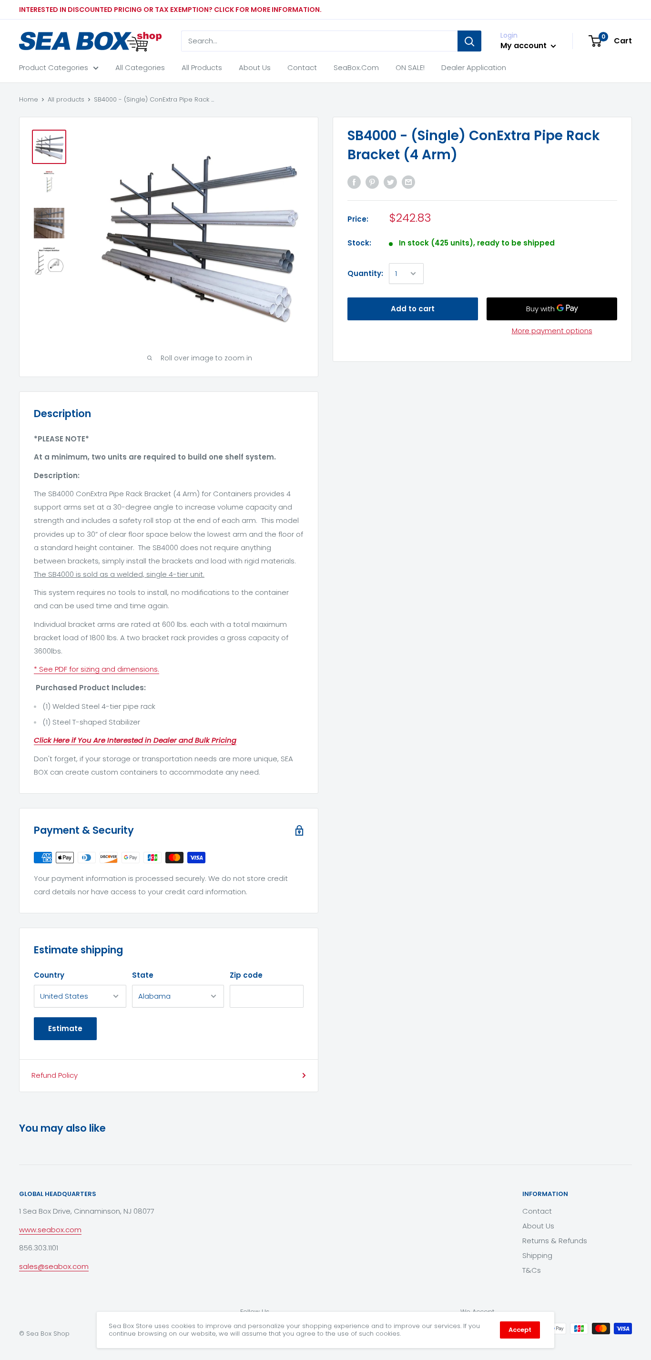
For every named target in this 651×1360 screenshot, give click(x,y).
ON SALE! (410, 67)
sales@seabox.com (54, 1266)
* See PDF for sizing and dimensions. (96, 669)
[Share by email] (408, 182)
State (142, 975)
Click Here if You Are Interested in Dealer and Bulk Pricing (135, 740)
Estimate (65, 1028)
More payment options (552, 331)
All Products (202, 67)
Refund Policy (54, 1075)
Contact (302, 67)
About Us (255, 67)
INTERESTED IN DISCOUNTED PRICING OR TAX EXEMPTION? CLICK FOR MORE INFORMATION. (170, 9)
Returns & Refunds (554, 1241)
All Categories (140, 67)
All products (66, 99)
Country (49, 975)
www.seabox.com (50, 1230)
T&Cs (531, 1270)
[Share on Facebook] (354, 182)
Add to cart (413, 309)
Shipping (537, 1255)
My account (524, 45)
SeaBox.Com (356, 67)
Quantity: (365, 273)
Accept (520, 1329)
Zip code (246, 975)
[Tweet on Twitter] (390, 182)
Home (28, 99)
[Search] (469, 41)
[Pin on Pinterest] (372, 182)
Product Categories (53, 67)
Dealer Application (473, 67)
